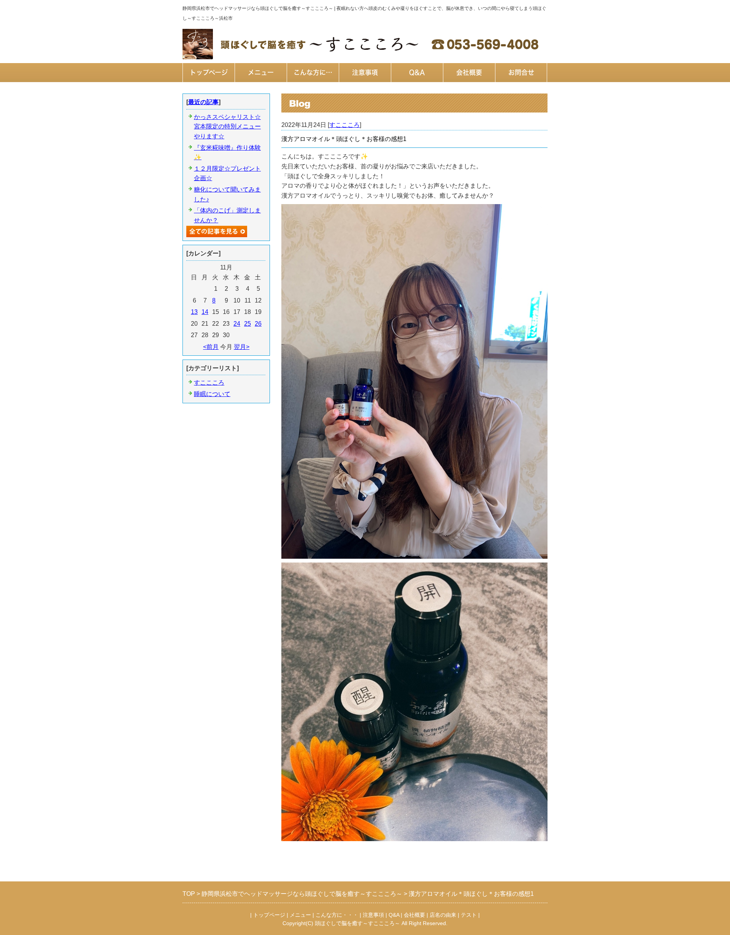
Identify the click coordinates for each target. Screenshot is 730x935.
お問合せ (521, 72)
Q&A (417, 72)
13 (194, 312)
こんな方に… (313, 72)
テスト (469, 915)
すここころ (344, 125)
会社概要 (469, 72)
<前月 (211, 347)
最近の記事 (203, 102)
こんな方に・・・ (337, 915)
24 (236, 323)
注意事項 (365, 72)
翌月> (241, 347)
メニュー (261, 72)
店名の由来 (443, 915)
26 (258, 323)
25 (247, 323)
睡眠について (212, 394)
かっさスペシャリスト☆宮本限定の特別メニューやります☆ (227, 126)
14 (205, 312)
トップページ (209, 72)
